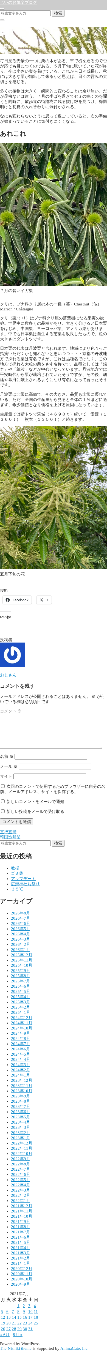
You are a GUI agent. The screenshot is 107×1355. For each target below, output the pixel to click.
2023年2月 (20, 1132)
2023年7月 (20, 1106)
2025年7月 (20, 981)
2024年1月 (20, 1075)
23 (25, 1323)
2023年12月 (21, 1080)
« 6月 (5, 1334)
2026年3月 (20, 939)
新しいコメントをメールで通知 (35, 801)
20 (8, 1323)
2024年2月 (20, 1070)
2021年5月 (20, 1242)
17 (30, 1317)
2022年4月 (20, 1185)
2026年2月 (20, 944)
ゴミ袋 (17, 873)
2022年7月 (20, 1169)
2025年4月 (20, 997)
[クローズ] (2, 20)
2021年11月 (21, 1211)
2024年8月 (20, 1038)
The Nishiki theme (16, 1348)
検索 (58, 13)
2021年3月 (20, 1253)
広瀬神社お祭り (25, 884)
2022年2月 (20, 1195)
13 (8, 1317)
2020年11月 (21, 1274)
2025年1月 (20, 1012)
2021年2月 (20, 1258)
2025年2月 (20, 1007)
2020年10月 (21, 1279)
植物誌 (6, 51)
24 (30, 1323)
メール (9, 766)
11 (36, 1311)
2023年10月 (21, 1091)
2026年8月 (20, 913)
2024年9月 (20, 1033)
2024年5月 (20, 1054)
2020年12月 (21, 1268)
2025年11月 (21, 960)
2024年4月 (20, 1059)
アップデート (23, 878)
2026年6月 (20, 923)
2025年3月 (20, 1002)
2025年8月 (20, 976)
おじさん (8, 675)
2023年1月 (20, 1138)
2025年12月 (21, 955)
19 (3, 1323)
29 (19, 1329)
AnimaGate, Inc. (74, 1348)
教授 (15, 868)
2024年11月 (21, 1023)
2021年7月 (20, 1232)
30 (25, 1329)
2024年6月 (20, 1049)
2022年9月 (20, 1159)
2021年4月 (20, 1247)
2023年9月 (20, 1096)
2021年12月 (21, 1206)
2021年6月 (20, 1237)
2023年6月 (20, 1112)
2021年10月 (21, 1216)
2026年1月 (20, 949)
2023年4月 (20, 1122)
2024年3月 (20, 1064)
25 (36, 1323)
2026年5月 (20, 929)
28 (14, 1329)
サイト (6, 776)
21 (14, 1323)
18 (36, 1317)
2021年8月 (20, 1227)
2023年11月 (21, 1085)
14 (14, 1317)
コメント (11, 711)
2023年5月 (20, 1117)
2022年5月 (20, 1180)
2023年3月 (20, 1127)
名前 (6, 756)
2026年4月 (20, 934)
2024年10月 (21, 1028)
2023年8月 (20, 1101)
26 (3, 1329)
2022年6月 (20, 1174)
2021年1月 (20, 1263)
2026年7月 (20, 918)
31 (30, 1329)
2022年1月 (20, 1200)
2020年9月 (20, 1284)
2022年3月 (20, 1190)
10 (30, 1311)
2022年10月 (21, 1153)
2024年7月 (20, 1044)
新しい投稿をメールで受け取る (35, 811)
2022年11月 (21, 1148)
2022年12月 (21, 1143)
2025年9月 (20, 970)
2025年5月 (20, 991)
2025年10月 (21, 965)
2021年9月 (20, 1221)
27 (8, 1329)
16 (25, 1317)
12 (3, 1317)
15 (19, 1317)
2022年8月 (20, 1164)
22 (19, 1323)
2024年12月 (21, 1017)
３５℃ (17, 889)
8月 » (17, 1334)
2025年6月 (20, 986)
